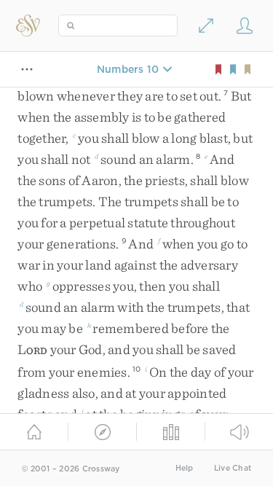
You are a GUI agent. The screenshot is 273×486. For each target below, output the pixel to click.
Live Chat (232, 468)
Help (184, 468)
